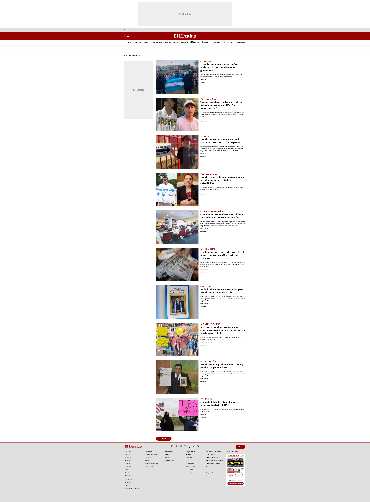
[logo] (134, 446)
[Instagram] (181, 446)
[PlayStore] (193, 446)
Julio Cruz (203, 79)
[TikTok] (189, 446)
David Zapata (204, 228)
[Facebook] (172, 446)
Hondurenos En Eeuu (136, 55)
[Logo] (185, 36)
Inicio (126, 55)
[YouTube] (185, 446)
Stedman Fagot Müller (206, 342)
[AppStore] (198, 446)
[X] (176, 446)
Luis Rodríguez (204, 269)
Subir (239, 447)
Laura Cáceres (204, 303)
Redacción (203, 119)
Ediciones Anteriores (235, 483)
